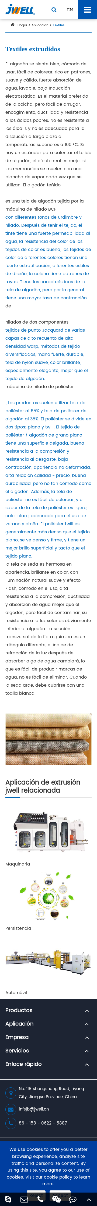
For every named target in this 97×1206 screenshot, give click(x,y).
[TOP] (89, 1199)
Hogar (22, 25)
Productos (19, 1011)
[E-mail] (24, 1199)
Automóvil (16, 992)
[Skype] (8, 1199)
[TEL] (40, 1199)
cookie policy (58, 1177)
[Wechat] (56, 1199)
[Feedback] (73, 1199)
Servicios (17, 1051)
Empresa (17, 1038)
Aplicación (40, 25)
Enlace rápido (23, 1064)
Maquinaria (17, 864)
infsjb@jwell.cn (34, 1109)
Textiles (58, 25)
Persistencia (18, 928)
